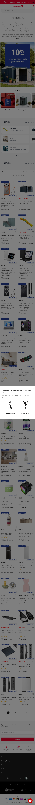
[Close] (33, 388)
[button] (30, 800)
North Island (10, 414)
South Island (25, 414)
